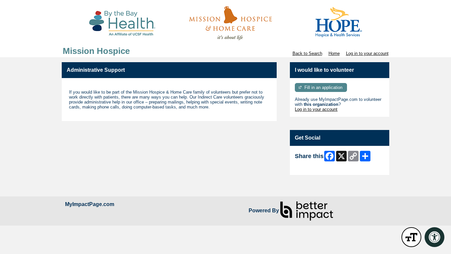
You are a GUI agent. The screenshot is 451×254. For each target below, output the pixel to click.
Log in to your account (367, 53)
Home (334, 53)
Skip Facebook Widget (316, 167)
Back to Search (307, 53)
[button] (411, 237)
